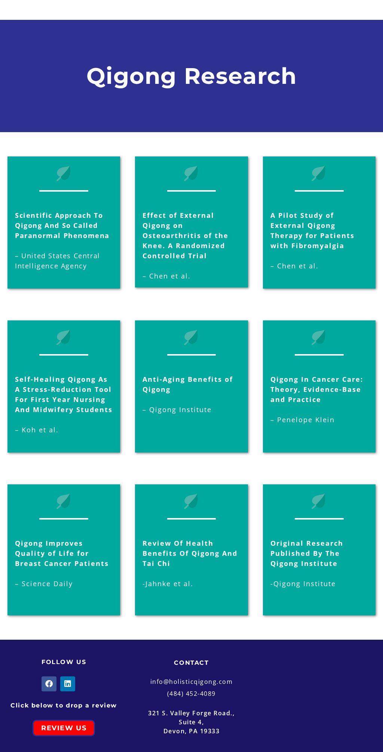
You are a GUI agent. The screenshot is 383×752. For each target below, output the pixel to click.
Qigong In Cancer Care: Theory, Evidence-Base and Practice (316, 389)
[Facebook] (49, 683)
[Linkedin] (67, 683)
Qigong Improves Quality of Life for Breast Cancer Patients (62, 553)
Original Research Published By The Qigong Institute (306, 553)
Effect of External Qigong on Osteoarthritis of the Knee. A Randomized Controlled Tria (186, 235)
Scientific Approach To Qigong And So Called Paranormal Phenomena (62, 225)
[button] (28, 10)
